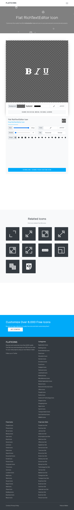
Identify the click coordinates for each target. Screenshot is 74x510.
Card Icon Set (42, 486)
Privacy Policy (15, 505)
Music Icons (9, 497)
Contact (8, 505)
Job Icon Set (41, 431)
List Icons (8, 445)
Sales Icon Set (42, 433)
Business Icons (10, 495)
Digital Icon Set (42, 445)
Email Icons (9, 458)
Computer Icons (10, 464)
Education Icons (42, 356)
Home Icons (9, 442)
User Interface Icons (44, 414)
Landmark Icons (42, 373)
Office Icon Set (42, 442)
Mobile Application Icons (45, 381)
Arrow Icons (9, 431)
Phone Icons (9, 428)
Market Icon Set (42, 472)
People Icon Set (42, 425)
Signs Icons (41, 406)
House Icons (9, 481)
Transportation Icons (44, 411)
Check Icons (9, 447)
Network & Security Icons (45, 386)
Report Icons (9, 484)
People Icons (42, 392)
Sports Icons (41, 409)
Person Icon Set (42, 497)
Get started (15, 329)
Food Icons (41, 364)
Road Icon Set (42, 481)
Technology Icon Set (44, 467)
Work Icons (9, 478)
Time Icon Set (42, 450)
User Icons (9, 436)
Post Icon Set (42, 428)
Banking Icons (42, 348)
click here (45, 100)
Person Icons (9, 461)
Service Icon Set (42, 447)
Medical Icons (42, 375)
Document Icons (10, 456)
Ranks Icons (41, 395)
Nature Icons (41, 384)
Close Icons (9, 489)
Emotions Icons (42, 361)
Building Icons (10, 492)
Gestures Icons (42, 370)
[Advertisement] (37, 153)
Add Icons (8, 486)
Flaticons (11, 3)
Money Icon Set (42, 464)
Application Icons (43, 345)
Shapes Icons (42, 400)
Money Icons (9, 433)
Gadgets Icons (42, 367)
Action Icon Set (42, 456)
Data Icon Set (42, 492)
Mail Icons (8, 475)
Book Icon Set (42, 484)
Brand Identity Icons (44, 350)
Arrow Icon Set (42, 453)
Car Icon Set (41, 470)
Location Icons (10, 472)
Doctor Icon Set (42, 461)
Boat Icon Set (42, 495)
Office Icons (41, 389)
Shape (11, 137)
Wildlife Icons (42, 417)
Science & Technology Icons (46, 398)
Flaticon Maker (64, 505)
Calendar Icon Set (43, 489)
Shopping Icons (42, 403)
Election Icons (42, 359)
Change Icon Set (43, 475)
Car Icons (8, 470)
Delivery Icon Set (43, 458)
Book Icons (9, 439)
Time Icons (9, 467)
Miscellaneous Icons (44, 378)
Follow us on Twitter (11, 353)
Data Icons (41, 353)
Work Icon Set (42, 439)
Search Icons (9, 453)
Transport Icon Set (43, 478)
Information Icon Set (44, 436)
